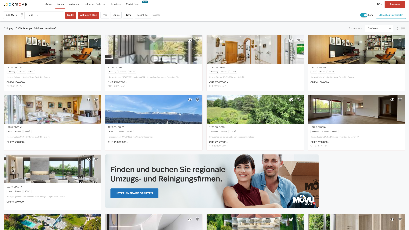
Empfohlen (373, 28)
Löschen (156, 15)
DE (378, 4)
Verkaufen (74, 4)
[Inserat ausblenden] (88, 40)
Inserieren (116, 4)
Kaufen (60, 4)
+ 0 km (30, 15)
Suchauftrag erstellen (392, 15)
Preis (105, 15)
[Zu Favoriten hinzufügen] (96, 40)
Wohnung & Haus (88, 15)
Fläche (128, 15)
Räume (116, 15)
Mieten (48, 4)
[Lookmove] (15, 4)
